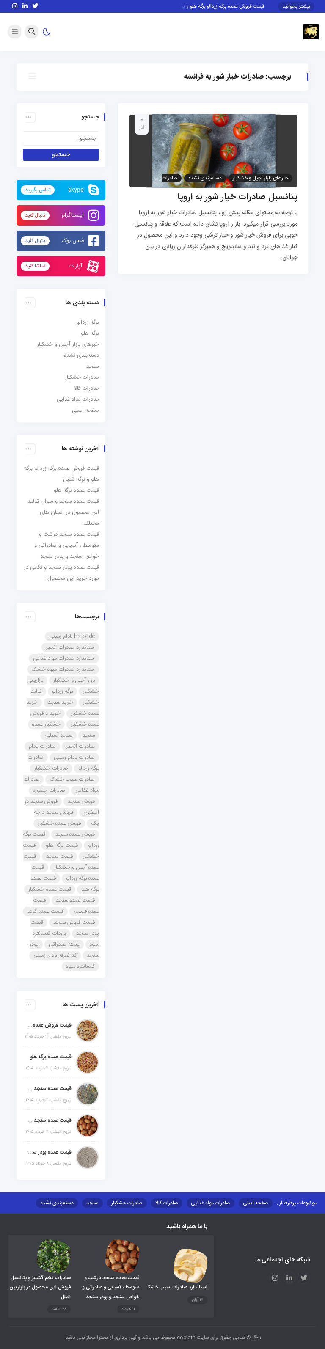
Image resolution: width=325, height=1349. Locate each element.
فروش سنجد (81, 801)
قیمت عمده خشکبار (49, 889)
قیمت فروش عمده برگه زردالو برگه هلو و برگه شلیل (219, 6)
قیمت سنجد (59, 856)
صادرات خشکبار (82, 377)
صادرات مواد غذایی (78, 399)
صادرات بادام (42, 746)
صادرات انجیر (80, 746)
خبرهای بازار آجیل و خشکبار (260, 178)
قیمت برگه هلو (62, 845)
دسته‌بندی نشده (205, 178)
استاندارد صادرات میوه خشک (63, 669)
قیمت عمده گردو (45, 911)
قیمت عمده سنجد (75, 900)
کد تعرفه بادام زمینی (55, 955)
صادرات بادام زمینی (74, 757)
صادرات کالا (86, 388)
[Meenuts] (311, 32)
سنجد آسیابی (58, 735)
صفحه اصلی (85, 410)
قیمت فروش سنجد (74, 922)
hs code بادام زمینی (72, 636)
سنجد (92, 366)
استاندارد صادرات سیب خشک (176, 1287)
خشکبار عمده (46, 724)
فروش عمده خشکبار (59, 823)
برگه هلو (90, 333)
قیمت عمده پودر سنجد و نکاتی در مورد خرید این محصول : (49, 1152)
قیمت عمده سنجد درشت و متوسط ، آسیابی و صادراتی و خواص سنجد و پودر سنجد (66, 545)
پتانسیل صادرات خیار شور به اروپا (237, 197)
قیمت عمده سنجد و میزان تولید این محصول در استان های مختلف (63, 512)
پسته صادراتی (64, 944)
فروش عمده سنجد (75, 834)
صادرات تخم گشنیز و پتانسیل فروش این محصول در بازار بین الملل (40, 1287)
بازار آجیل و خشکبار (74, 680)
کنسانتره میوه (80, 966)
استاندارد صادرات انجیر (70, 647)
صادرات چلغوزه (49, 790)
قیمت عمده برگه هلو (76, 490)
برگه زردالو (88, 322)
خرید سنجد (60, 702)
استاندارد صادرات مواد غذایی (64, 658)
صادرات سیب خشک (72, 779)
